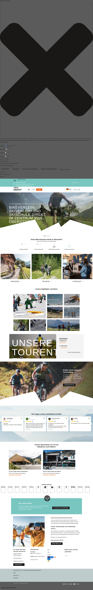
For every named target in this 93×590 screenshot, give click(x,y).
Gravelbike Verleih (52, 316)
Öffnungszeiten (76, 182)
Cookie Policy (3, 172)
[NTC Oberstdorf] (19, 189)
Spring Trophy (53, 299)
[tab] (45, 236)
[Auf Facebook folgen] (65, 555)
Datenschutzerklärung (5, 174)
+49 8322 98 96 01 (17, 558)
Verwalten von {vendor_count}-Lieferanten (9, 163)
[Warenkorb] (79, 189)
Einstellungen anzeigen (29, 169)
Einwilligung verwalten (8, 587)
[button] (46, 70)
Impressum (2, 176)
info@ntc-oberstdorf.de (18, 561)
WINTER (33, 189)
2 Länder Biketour (53, 329)
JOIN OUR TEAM (21, 179)
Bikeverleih (16, 329)
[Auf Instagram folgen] (66, 555)
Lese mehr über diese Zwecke (7, 165)
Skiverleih (67, 303)
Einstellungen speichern (49, 169)
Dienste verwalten (4, 161)
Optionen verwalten (4, 158)
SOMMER (39, 189)
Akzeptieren (5, 169)
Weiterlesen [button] (5, 429)
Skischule (67, 316)
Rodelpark (33, 329)
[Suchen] (75, 189)
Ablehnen (16, 169)
